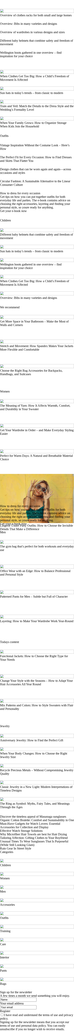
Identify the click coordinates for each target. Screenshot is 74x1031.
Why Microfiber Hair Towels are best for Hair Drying (33, 834)
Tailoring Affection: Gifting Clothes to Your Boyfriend (34, 837)
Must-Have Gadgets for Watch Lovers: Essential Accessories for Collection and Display (30, 825)
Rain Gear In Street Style (15, 848)
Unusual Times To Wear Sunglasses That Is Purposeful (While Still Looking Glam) (34, 843)
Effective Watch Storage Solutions (21, 830)
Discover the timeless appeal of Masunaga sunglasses (33, 816)
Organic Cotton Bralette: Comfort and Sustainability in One (37, 820)
